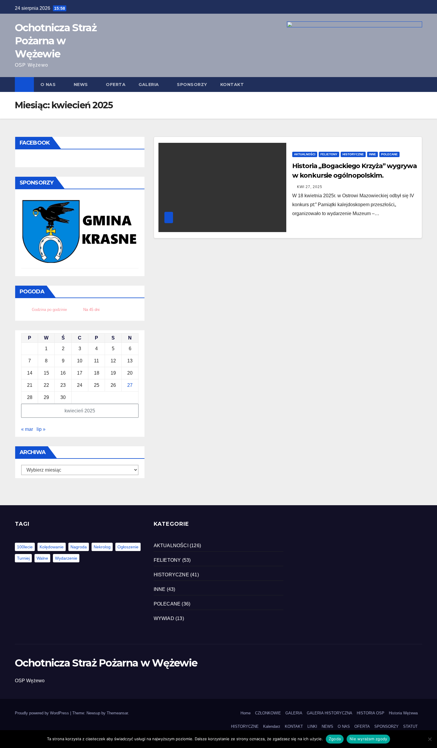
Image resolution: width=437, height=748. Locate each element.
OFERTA (115, 84)
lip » (41, 429)
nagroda (78, 546)
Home (245, 713)
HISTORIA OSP (370, 713)
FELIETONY (328, 154)
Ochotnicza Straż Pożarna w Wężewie (55, 40)
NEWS (81, 84)
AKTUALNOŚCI (304, 154)
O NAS (48, 84)
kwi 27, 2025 (309, 187)
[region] (80, 232)
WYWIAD (164, 618)
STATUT (410, 726)
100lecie (25, 546)
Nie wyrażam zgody (368, 738)
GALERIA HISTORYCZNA (329, 713)
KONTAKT (232, 84)
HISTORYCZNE (353, 154)
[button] (418, 84)
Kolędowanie (52, 546)
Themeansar (117, 713)
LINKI (312, 726)
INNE (372, 154)
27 (130, 385)
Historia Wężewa (403, 713)
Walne (42, 558)
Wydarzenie (66, 558)
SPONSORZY (192, 84)
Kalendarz (271, 726)
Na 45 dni (91, 309)
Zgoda (335, 738)
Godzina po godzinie (49, 309)
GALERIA (149, 84)
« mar (27, 429)
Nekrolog (102, 546)
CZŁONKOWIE (268, 713)
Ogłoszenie (128, 546)
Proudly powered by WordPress (42, 713)
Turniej (23, 558)
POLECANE (389, 154)
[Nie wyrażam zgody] (430, 739)
